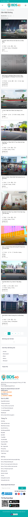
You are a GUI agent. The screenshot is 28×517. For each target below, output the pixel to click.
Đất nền (4, 351)
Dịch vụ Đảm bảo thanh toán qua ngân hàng (10, 459)
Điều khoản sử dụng (5, 425)
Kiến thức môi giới (4, 451)
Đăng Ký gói (3, 412)
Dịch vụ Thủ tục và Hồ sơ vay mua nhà (9, 466)
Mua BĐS (3, 432)
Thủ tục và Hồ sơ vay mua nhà (7, 405)
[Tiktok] (24, 494)
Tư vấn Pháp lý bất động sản (7, 408)
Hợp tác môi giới (4, 473)
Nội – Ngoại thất (4, 446)
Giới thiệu (3, 421)
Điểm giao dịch (4, 471)
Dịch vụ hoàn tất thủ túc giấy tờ (7, 415)
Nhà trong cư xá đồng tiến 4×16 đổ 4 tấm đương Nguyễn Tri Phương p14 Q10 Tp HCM (12, 76)
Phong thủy (3, 448)
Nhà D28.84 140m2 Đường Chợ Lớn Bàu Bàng (13, 315)
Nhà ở (4, 356)
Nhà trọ (4, 358)
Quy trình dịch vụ (4, 428)
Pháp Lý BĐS (3, 444)
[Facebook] (16, 494)
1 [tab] (14, 342)
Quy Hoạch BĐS (4, 441)
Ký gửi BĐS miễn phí (5, 401)
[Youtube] (18, 494)
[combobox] (10, 15)
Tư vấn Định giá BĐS (5, 410)
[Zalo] (21, 494)
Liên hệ (2, 475)
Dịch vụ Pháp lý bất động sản (7, 461)
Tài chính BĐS (4, 439)
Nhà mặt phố (6, 353)
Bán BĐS (3, 434)
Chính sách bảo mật (5, 423)
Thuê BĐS (3, 437)
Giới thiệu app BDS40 (5, 430)
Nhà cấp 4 (5, 360)
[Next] (18, 333)
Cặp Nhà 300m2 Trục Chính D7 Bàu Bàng (11, 281)
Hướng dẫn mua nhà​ (5, 477)
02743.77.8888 (7, 395)
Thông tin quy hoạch (5, 403)
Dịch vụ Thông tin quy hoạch (7, 468)
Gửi (22, 488)
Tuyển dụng (3, 453)
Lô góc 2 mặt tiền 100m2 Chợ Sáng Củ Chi (12, 110)
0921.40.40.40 (7, 392)
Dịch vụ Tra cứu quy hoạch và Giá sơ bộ (9, 464)
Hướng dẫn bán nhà (5, 480)
